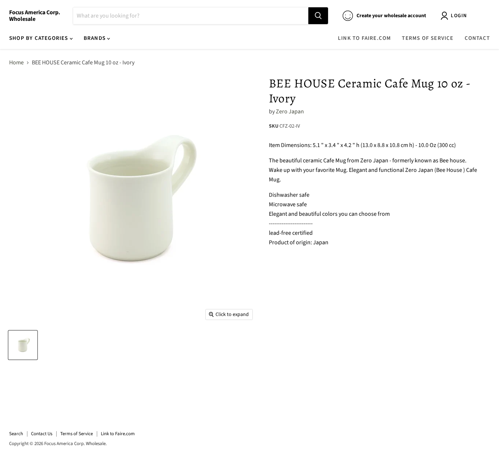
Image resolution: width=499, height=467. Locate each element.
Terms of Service (427, 38)
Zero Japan (290, 112)
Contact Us (41, 433)
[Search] (318, 15)
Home (16, 62)
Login (459, 15)
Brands (95, 38)
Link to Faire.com (364, 38)
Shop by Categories (39, 38)
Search (16, 433)
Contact (477, 38)
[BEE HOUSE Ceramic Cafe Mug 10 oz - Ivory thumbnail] (22, 345)
